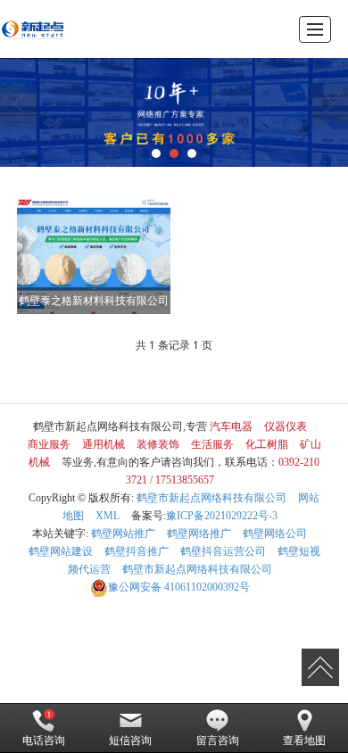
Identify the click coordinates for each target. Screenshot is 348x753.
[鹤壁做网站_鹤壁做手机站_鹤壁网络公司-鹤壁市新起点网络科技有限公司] (32, 29)
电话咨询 (43, 740)
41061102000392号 (179, 587)
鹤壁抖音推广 (136, 551)
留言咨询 (217, 740)
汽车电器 (231, 426)
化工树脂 (266, 444)
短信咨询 (130, 740)
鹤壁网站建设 (61, 551)
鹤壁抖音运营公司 (223, 551)
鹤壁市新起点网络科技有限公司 (211, 498)
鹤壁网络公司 (275, 533)
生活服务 (212, 444)
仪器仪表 (285, 426)
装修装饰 (158, 444)
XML (107, 515)
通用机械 (103, 444)
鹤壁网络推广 (199, 533)
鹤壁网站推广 (123, 533)
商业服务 (49, 444)
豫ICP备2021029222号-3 (222, 515)
